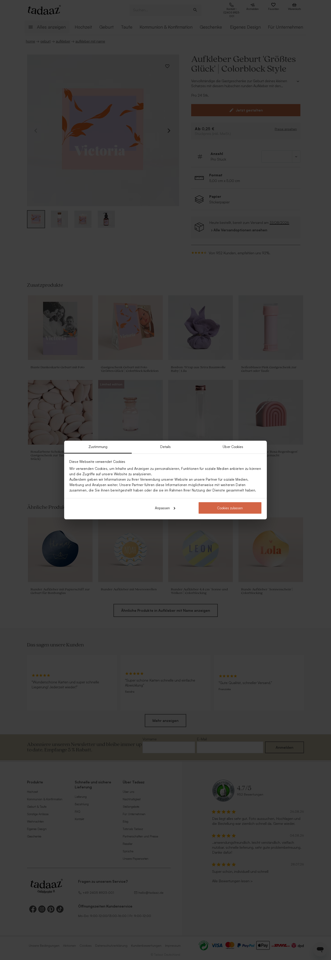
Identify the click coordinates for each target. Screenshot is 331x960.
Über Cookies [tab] (233, 447)
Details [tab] (165, 447)
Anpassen (162, 508)
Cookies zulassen (230, 508)
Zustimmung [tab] (98, 447)
